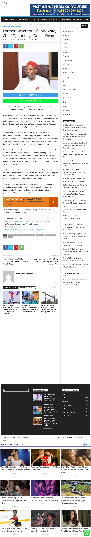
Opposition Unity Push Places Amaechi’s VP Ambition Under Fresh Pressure (75, 251)
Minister (11, 235)
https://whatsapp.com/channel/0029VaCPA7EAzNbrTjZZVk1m (28, 221)
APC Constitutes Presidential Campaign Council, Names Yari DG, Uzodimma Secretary (11, 309)
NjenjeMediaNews (11, 40)
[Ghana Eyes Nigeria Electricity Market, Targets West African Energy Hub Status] (49, 297)
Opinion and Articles (69, 89)
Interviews (66, 77)
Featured (66, 64)
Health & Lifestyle (69, 73)
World (11, 237)
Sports (36, 19)
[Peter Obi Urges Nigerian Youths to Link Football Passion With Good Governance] (30, 297)
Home (6, 19)
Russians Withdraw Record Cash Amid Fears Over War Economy (74, 180)
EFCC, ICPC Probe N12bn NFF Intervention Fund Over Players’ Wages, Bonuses (73, 194)
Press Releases (68, 98)
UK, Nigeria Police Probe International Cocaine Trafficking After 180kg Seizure (74, 172)
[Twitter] (10, 46)
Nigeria (23, 235)
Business (66, 35)
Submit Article (66, 19)
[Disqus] (30, 350)
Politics (44, 19)
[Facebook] (5, 46)
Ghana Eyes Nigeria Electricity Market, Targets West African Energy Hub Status (48, 308)
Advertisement (78, 437)
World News (53, 19)
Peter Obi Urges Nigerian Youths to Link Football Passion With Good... (50, 410)
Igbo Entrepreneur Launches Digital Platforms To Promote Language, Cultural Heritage (75, 145)
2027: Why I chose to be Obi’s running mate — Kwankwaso (73, 244)
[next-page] (57, 287)
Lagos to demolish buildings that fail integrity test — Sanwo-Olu (46, 261)
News (12, 19)
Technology (66, 110)
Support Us (77, 19)
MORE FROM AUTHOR (27, 287)
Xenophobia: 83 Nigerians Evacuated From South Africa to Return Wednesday (75, 273)
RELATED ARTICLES (11, 287)
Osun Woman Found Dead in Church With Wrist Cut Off (75, 266)
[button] (86, 19)
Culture (65, 48)
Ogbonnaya (39, 235)
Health (10, 24)
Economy (66, 52)
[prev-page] (54, 287)
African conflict (68, 31)
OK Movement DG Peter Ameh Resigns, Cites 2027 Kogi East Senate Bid (73, 218)
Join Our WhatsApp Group (31, 101)
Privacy (69, 437)
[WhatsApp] (21, 46)
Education (66, 56)
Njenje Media (30, 235)
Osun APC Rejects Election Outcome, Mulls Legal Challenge (74, 259)
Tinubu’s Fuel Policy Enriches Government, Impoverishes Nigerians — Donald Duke (75, 163)
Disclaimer (61, 437)
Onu (5, 237)
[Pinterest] (16, 46)
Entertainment (67, 60)
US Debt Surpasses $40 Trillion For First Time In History (75, 186)
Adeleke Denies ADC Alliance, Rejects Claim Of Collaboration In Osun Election (74, 227)
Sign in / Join (5, 3)
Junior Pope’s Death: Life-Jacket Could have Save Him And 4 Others (15, 261)
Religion (65, 102)
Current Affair (23, 19)
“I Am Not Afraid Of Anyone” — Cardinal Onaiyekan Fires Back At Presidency (74, 209)
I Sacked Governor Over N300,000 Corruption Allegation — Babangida (74, 202)
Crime (65, 44)
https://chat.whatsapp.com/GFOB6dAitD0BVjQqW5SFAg (26, 230)
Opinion (65, 85)
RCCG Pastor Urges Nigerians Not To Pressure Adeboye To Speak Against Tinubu (75, 236)
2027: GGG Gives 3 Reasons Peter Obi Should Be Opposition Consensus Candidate (75, 282)
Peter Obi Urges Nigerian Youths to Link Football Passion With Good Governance (30, 308)
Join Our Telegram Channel (30, 95)
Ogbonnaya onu (50, 235)
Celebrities (66, 39)
